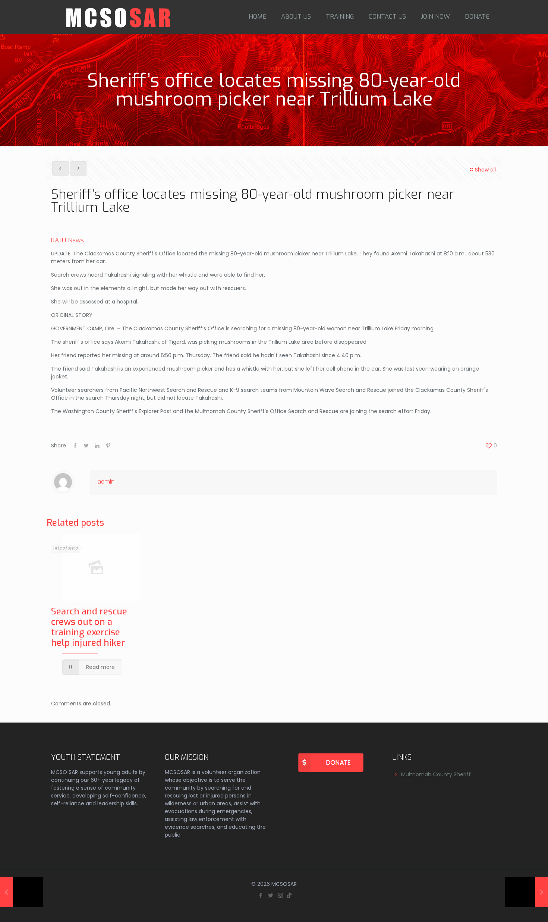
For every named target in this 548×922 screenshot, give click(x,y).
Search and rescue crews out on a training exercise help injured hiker (89, 627)
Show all (485, 169)
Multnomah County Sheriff (436, 774)
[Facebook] (260, 895)
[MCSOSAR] (119, 17)
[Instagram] (280, 895)
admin (106, 481)
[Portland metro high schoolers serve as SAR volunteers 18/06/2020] (526, 892)
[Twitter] (270, 895)
